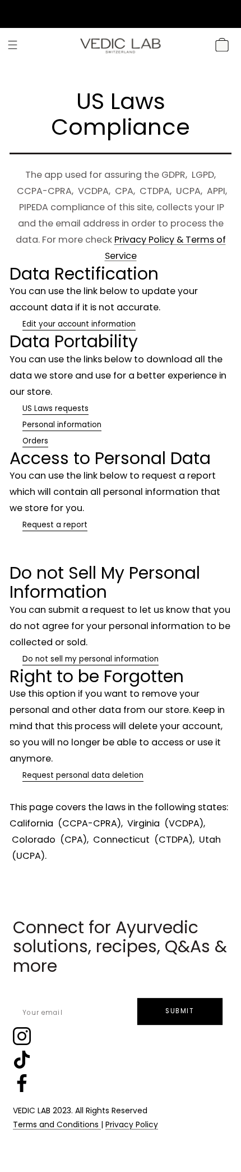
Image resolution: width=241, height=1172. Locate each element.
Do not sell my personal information (90, 659)
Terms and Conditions (57, 1124)
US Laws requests (55, 408)
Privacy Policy (131, 1124)
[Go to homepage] (120, 45)
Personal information (61, 424)
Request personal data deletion (82, 775)
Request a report (54, 524)
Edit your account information (79, 324)
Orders (35, 441)
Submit (179, 1010)
